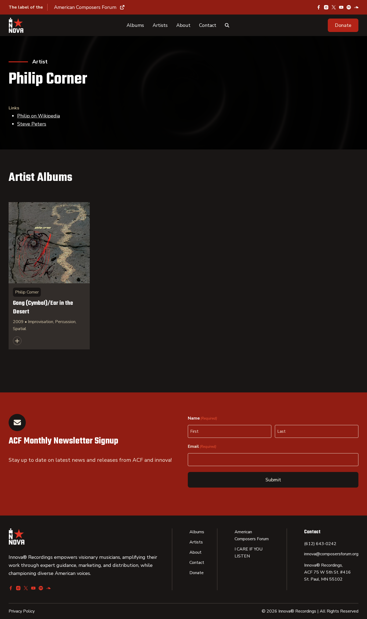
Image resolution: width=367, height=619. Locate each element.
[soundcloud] (356, 7)
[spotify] (349, 7)
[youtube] (341, 7)
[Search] (227, 25)
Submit (273, 480)
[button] (343, 25)
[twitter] (334, 7)
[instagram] (326, 7)
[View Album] (49, 275)
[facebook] (318, 7)
